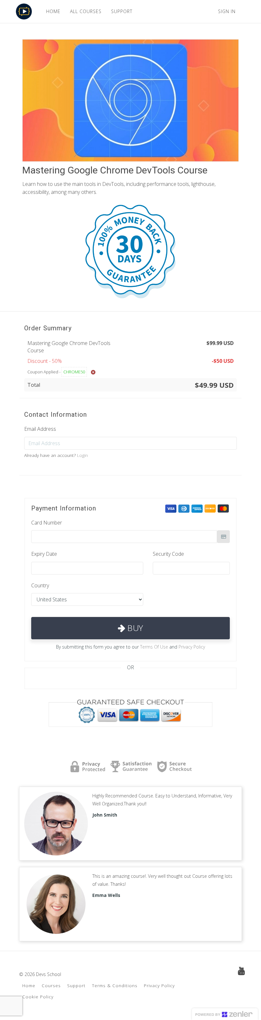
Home (28, 985)
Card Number (46, 522)
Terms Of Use (154, 647)
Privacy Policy (192, 647)
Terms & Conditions (115, 985)
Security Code (168, 553)
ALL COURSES (86, 11)
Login (82, 455)
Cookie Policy (37, 997)
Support (76, 985)
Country (40, 585)
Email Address (40, 428)
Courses (51, 985)
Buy (134, 628)
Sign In (227, 11)
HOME (53, 11)
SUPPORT (121, 11)
